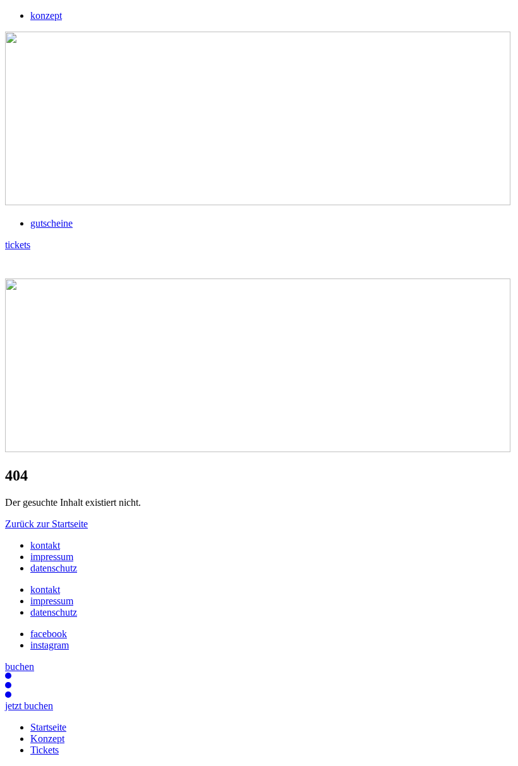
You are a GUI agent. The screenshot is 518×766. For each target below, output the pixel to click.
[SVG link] (259, 264)
